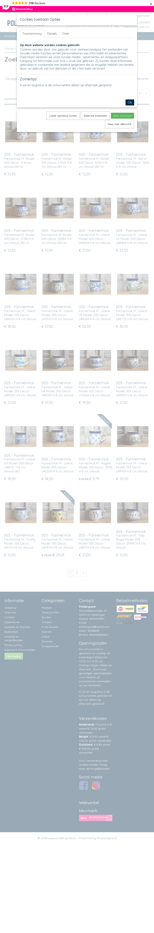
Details (52, 33)
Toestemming (32, 33)
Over (65, 33)
